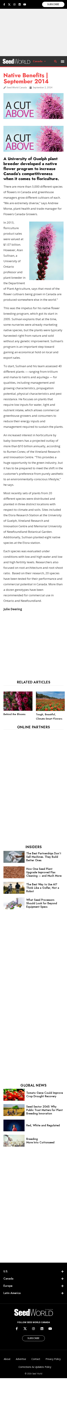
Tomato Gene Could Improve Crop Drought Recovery (44, 1094)
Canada (37, 61)
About (7, 1359)
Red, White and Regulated (43, 1125)
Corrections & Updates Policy (35, 1367)
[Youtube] (24, 4)
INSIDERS (33, 847)
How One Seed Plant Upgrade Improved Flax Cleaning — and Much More (44, 872)
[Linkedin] (19, 4)
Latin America (12, 1293)
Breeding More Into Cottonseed (40, 1140)
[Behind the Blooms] (17, 710)
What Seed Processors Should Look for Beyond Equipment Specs (41, 903)
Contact (35, 1359)
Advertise (21, 1359)
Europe (7, 1286)
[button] (62, 61)
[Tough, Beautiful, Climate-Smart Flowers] (50, 710)
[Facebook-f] (4, 4)
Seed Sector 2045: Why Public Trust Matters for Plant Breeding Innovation (44, 1110)
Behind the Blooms (14, 714)
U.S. (5, 1271)
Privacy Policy (53, 1359)
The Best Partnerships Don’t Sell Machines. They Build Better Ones (43, 856)
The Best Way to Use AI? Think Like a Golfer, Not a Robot (42, 887)
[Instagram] (14, 4)
